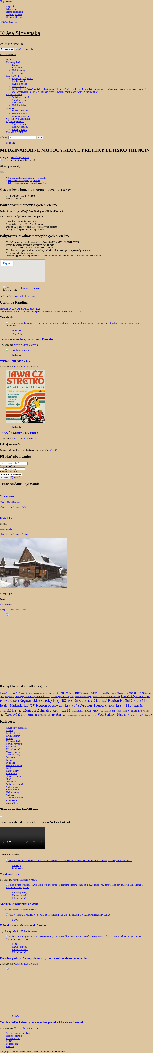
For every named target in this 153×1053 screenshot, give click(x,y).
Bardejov (39, 693)
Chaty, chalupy (19, 124)
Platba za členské (14, 17)
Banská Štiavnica (27, 693)
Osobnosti (11, 757)
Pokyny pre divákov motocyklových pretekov (27, 183)
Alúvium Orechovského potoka (19, 903)
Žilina (149, 715)
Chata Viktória (7, 518)
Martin (67, 696)
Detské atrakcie (79, 90)
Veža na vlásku (7, 496)
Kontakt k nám (13, 1038)
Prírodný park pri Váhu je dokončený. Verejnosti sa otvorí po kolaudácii (44, 958)
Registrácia (11, 6)
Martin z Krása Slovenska (26, 345)
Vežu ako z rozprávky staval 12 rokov (23, 925)
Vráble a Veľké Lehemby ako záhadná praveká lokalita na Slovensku (42, 1022)
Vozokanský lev (9, 873)
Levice (19, 697)
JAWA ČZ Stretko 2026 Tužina (19, 432)
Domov (9, 59)
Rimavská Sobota (78, 711)
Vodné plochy (18, 70)
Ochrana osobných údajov (18, 1033)
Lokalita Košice (21, 507)
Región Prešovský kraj (57, 705)
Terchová (14, 714)
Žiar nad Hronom (137, 715)
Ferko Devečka (6, 604)
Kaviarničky (12, 746)
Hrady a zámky (19, 81)
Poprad (128, 696)
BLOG (9, 730)
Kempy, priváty (19, 129)
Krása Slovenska (20, 33)
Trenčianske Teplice (37, 714)
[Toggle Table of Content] (2, 172)
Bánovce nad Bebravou (107, 693)
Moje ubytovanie (14, 14)
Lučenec (56, 697)
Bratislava (84, 693)
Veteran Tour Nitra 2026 (15, 360)
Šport (8, 779)
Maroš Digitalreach (20, 157)
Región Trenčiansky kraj (17, 296)
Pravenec (142, 696)
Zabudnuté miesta (20, 116)
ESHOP (10, 1046)
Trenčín (33, 296)
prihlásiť (53, 450)
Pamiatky (10, 760)
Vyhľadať (5, 477)
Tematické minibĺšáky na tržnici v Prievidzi (26, 339)
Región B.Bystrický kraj (43, 700)
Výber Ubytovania (15, 121)
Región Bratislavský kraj (87, 700)
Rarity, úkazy (18, 73)
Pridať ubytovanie (14, 11)
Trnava (71, 715)
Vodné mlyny (109, 714)
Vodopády (17, 67)
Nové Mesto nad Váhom (106, 696)
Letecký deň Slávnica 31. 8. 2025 (20, 308)
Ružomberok (105, 711)
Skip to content (7, 1)
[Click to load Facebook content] (1, 816)
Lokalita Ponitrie (21, 534)
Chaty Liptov (7, 593)
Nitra (88, 696)
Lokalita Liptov (21, 609)
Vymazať (15, 477)
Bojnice (66, 693)
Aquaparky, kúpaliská (22, 78)
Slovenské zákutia (20, 110)
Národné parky (19, 100)
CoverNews (45, 1051)
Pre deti (9, 768)
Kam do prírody (13, 62)
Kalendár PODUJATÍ (16, 132)
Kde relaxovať (13, 75)
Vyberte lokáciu (7, 466)
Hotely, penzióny (20, 127)
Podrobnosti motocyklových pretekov (24, 180)
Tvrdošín (81, 715)
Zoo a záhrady (19, 86)
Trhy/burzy (17, 333)
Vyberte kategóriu (8, 471)
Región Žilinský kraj (46, 710)
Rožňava (92, 710)
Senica (125, 711)
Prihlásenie (11, 9)
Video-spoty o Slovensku (18, 118)
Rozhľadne (17, 102)
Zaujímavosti (12, 108)
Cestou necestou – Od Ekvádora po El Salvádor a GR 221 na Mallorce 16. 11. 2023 (42, 311)
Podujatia (10, 143)
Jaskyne (15, 65)
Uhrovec (92, 715)
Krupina (9, 697)
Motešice (79, 697)
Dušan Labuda (6, 529)
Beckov (51, 693)
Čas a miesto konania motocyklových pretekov (27, 178)
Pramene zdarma (20, 113)
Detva (123, 693)
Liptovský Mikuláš (37, 696)
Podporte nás (12, 1044)
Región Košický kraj (127, 700)
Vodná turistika (19, 105)
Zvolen (125, 715)
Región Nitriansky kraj (17, 705)
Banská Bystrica (10, 693)
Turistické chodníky (21, 97)
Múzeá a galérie (19, 83)
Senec (116, 711)
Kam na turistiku (14, 94)
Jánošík (135, 693)
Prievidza (9, 700)
